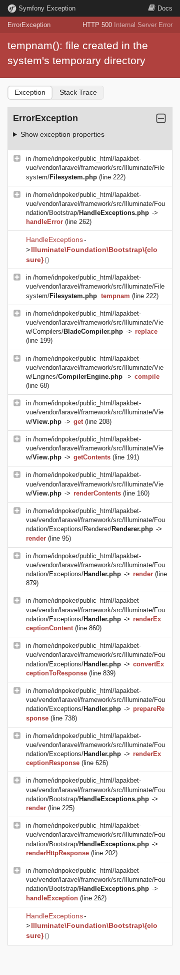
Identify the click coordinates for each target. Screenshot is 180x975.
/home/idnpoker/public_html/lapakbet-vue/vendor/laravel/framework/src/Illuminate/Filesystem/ (95, 167)
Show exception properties (62, 134)
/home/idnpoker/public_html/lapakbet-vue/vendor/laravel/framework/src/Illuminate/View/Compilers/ (95, 322)
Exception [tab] (30, 92)
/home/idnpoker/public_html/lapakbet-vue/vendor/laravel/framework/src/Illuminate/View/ (95, 412)
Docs (165, 8)
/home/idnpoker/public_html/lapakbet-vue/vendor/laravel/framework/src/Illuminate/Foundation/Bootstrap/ (95, 203)
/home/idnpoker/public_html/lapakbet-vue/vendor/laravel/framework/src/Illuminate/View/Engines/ (95, 367)
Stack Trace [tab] (78, 92)
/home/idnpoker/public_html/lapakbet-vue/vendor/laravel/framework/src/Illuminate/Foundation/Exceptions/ (95, 565)
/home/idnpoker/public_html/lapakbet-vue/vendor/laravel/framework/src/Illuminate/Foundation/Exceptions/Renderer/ (95, 520)
